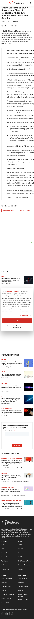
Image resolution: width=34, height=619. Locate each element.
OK (17, 320)
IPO (2, 396)
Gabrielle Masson (5, 403)
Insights (4, 473)
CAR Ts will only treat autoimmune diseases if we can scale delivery (11, 374)
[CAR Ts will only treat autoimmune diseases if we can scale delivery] (28, 375)
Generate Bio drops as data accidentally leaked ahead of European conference (10, 491)
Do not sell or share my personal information (17, 326)
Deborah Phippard (6, 367)
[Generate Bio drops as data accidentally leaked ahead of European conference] (28, 488)
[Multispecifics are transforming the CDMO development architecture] (28, 475)
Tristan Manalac (21, 467)
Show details (24, 315)
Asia (28, 210)
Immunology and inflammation (11, 501)
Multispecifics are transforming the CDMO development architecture (11, 477)
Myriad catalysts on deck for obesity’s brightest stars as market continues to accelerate (11, 387)
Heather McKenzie (6, 283)
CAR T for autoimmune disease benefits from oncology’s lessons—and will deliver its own (11, 363)
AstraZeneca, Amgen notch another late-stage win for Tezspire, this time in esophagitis (11, 504)
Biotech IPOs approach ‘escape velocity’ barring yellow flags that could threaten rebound (10, 400)
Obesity (4, 383)
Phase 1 (21, 210)
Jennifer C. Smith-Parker (23, 481)
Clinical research (8, 210)
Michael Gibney (5, 391)
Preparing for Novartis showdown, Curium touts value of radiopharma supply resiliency (11, 412)
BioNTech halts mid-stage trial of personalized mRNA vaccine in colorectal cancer (10, 280)
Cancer (3, 276)
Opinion (3, 359)
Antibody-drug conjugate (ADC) (11, 458)
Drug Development (7, 487)
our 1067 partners (13, 291)
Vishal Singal (4, 377)
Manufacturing (6, 408)
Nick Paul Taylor (5, 416)
